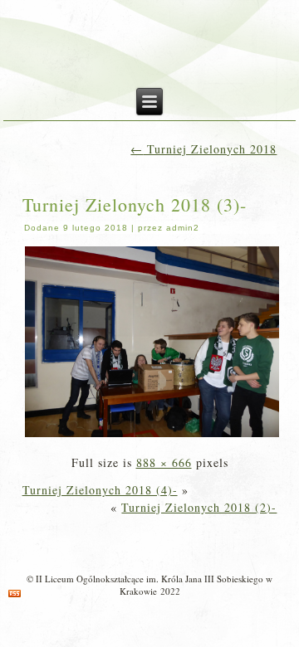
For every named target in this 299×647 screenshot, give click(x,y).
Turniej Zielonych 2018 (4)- (100, 490)
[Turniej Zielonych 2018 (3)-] (152, 435)
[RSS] (14, 593)
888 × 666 (164, 462)
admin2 (182, 227)
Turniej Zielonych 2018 (203, 149)
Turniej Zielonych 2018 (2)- (199, 507)
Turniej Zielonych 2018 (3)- (134, 204)
